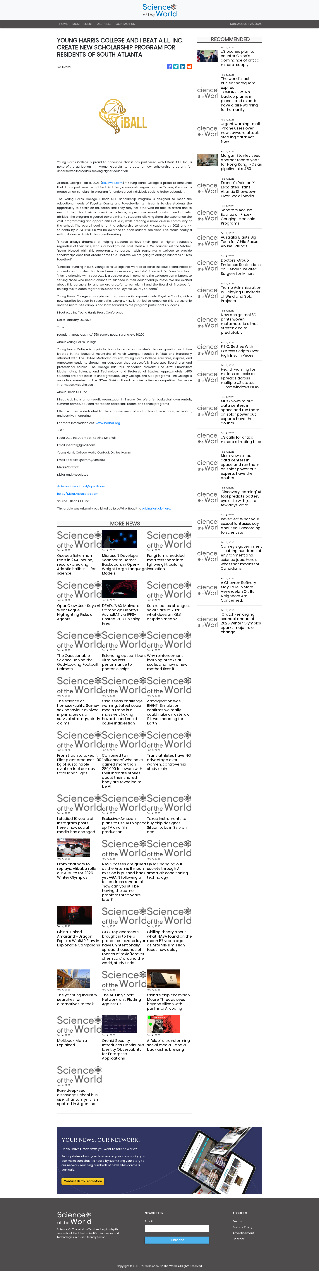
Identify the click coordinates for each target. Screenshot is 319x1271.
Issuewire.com (112, 183)
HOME (63, 24)
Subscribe (177, 1240)
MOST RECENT (82, 24)
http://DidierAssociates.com (77, 494)
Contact (238, 1239)
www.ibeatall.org (108, 423)
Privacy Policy (242, 1227)
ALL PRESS (104, 24)
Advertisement (243, 1233)
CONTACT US (125, 24)
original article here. (156, 508)
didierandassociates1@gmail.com (81, 486)
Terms (237, 1221)
